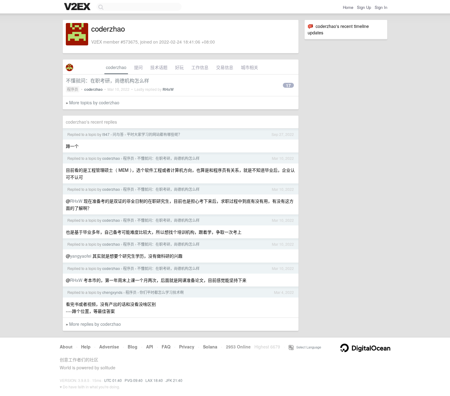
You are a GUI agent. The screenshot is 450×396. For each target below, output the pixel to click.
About (66, 347)
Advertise (109, 347)
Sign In (381, 7)
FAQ (166, 347)
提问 (138, 67)
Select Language (307, 346)
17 (288, 85)
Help (86, 347)
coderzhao (116, 67)
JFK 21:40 (174, 380)
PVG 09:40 (134, 380)
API (149, 347)
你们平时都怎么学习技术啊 (162, 292)
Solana (210, 347)
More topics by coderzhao (94, 102)
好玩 (179, 67)
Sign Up (364, 7)
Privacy (186, 347)
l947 (106, 134)
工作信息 (199, 67)
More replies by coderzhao (95, 324)
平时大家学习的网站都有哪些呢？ (154, 134)
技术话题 (158, 67)
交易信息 (224, 67)
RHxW (168, 89)
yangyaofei (80, 256)
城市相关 (249, 67)
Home (348, 7)
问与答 (118, 134)
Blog (132, 347)
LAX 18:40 (154, 380)
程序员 (72, 89)
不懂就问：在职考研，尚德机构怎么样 (107, 80)
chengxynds (112, 292)
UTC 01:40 (113, 380)
